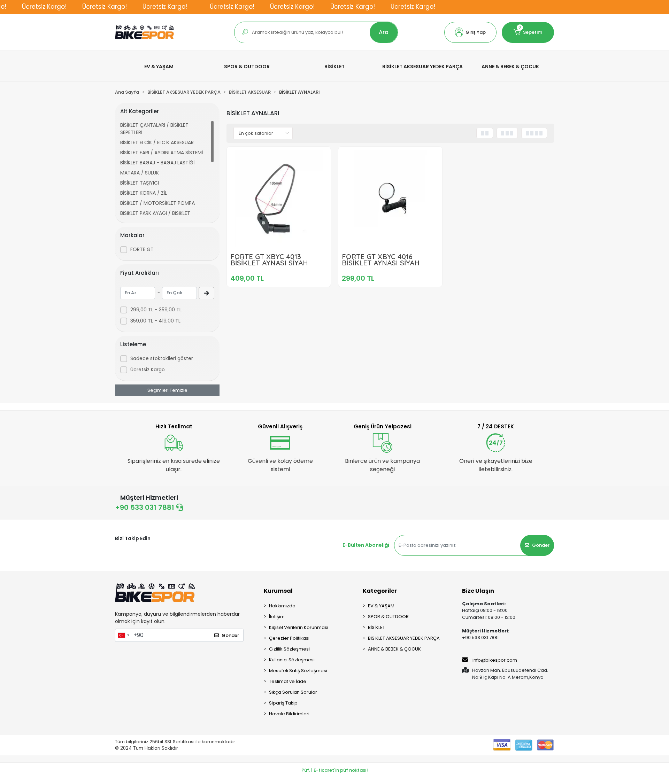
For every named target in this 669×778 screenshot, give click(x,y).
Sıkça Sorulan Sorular (293, 692)
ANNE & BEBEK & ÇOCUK (394, 649)
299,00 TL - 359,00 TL (156, 309)
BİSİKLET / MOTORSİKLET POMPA (157, 203)
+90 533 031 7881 (145, 507)
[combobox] (123, 635)
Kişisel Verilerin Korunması (298, 627)
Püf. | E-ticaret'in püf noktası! (334, 770)
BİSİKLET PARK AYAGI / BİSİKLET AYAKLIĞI (155, 217)
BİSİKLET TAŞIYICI (139, 182)
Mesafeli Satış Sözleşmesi (298, 670)
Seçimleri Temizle (167, 390)
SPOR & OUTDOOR (388, 616)
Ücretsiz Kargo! (44, 6)
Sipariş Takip (283, 703)
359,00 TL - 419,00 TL (155, 320)
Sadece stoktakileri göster (161, 358)
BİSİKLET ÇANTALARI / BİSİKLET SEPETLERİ (154, 129)
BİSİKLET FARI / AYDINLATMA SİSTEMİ (161, 152)
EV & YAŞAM (381, 605)
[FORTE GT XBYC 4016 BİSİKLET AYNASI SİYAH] (390, 198)
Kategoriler (380, 591)
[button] (470, 32)
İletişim (277, 616)
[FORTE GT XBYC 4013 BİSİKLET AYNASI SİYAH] (278, 198)
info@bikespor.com (494, 660)
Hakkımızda (282, 605)
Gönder (540, 545)
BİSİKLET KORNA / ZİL (143, 192)
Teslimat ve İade (287, 681)
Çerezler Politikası (289, 638)
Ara (384, 32)
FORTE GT (142, 249)
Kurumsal (278, 591)
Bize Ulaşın (478, 591)
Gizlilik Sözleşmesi (289, 649)
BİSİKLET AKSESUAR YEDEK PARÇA (404, 638)
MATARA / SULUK (139, 172)
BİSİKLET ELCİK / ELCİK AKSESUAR (157, 142)
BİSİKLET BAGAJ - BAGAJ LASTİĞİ (157, 162)
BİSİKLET (376, 627)
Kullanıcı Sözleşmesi (292, 659)
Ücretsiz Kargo (147, 369)
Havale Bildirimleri (289, 713)
